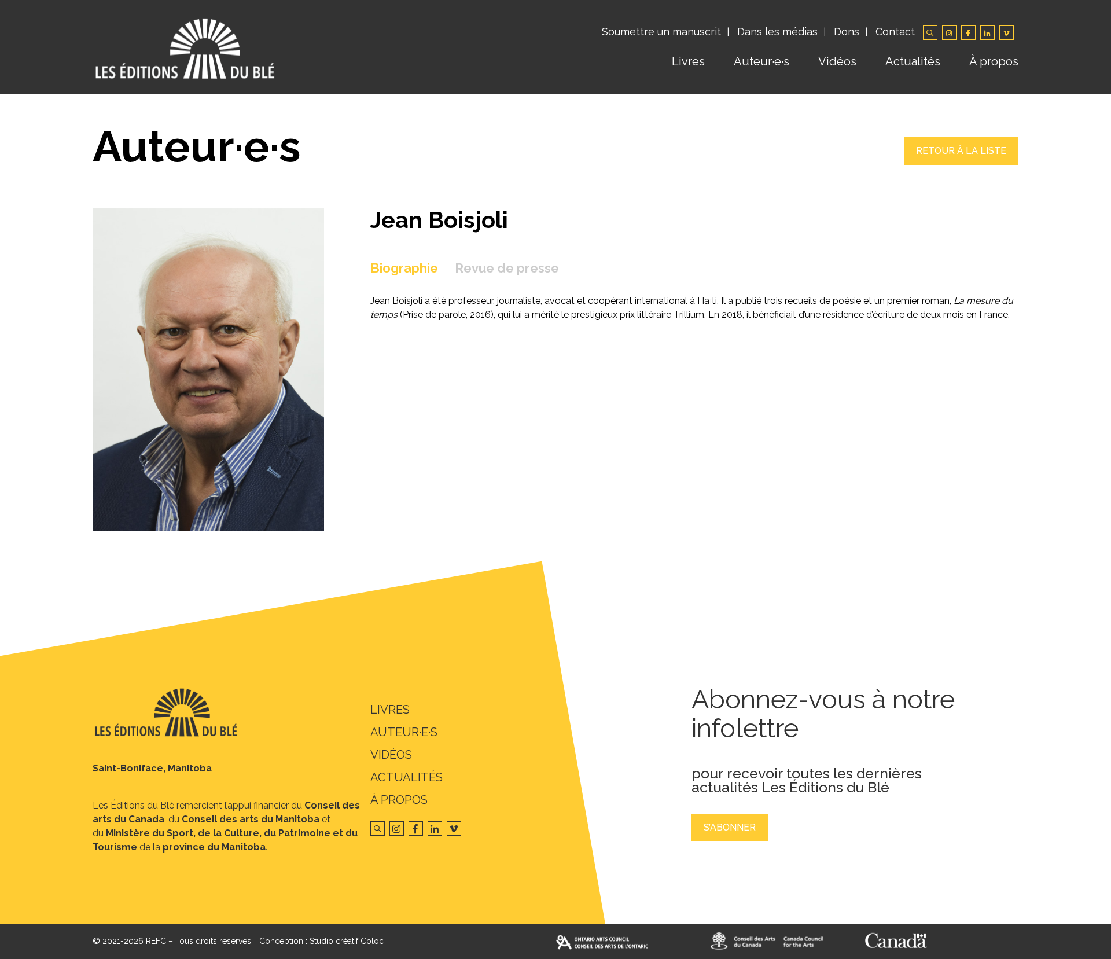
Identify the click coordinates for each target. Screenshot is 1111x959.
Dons (846, 31)
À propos (993, 61)
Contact (895, 31)
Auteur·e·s (761, 61)
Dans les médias (777, 31)
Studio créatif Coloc (347, 941)
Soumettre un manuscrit (661, 31)
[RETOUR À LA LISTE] (961, 161)
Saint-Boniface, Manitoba (152, 768)
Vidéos (837, 61)
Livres (688, 61)
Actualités (912, 61)
